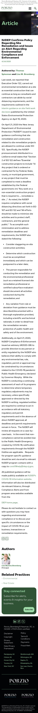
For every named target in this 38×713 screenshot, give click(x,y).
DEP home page (10, 502)
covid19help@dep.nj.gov (21, 466)
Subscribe (29, 610)
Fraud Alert (25, 645)
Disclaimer (8, 633)
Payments (25, 642)
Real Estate (8, 583)
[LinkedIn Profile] (14, 621)
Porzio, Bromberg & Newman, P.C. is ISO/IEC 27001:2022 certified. (19, 627)
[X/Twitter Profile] (23, 621)
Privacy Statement (8, 641)
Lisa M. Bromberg (25, 74)
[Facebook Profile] (19, 621)
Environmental (10, 578)
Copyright (8, 637)
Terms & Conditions (25, 637)
